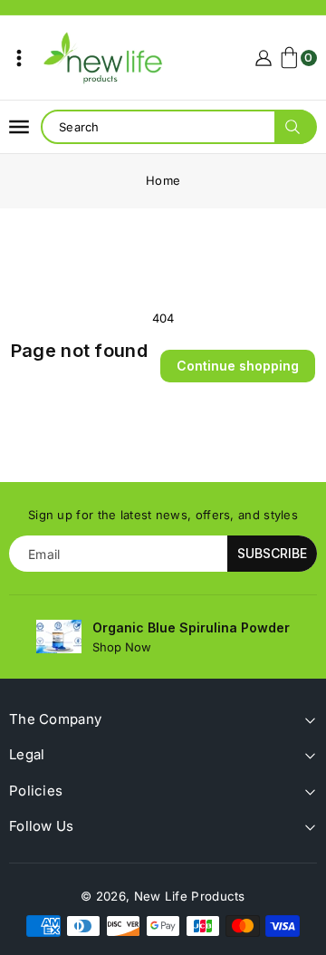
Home (163, 180)
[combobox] (178, 127)
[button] (19, 58)
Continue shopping (238, 365)
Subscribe (272, 553)
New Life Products (189, 896)
